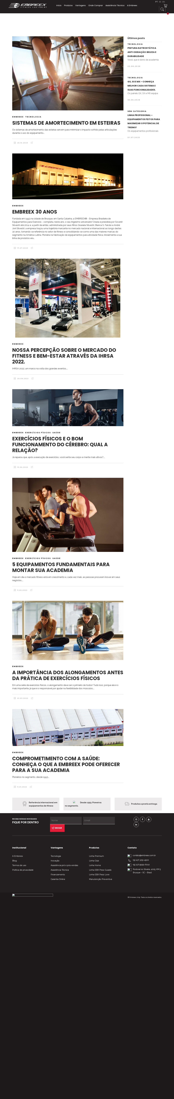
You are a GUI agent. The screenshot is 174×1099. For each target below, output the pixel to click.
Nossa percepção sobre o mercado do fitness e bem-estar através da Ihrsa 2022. (64, 356)
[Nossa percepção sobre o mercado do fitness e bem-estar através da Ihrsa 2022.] (67, 298)
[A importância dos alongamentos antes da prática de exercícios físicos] (67, 630)
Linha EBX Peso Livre (99, 874)
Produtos (68, 5)
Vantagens (80, 5)
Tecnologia (56, 856)
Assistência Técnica (114, 5)
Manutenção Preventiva (100, 879)
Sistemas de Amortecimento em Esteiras (66, 122)
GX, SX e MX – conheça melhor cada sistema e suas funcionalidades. (142, 85)
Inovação (55, 860)
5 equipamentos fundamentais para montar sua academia (61, 567)
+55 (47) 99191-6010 (141, 865)
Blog (14, 860)
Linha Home (95, 865)
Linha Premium (96, 856)
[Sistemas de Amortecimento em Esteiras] (67, 73)
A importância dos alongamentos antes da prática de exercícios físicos (67, 675)
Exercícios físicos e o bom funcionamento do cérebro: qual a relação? (60, 444)
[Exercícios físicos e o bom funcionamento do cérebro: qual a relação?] (67, 407)
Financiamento (58, 874)
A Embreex (132, 5)
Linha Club (94, 860)
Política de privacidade (22, 870)
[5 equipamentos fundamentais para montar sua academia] (67, 515)
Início (58, 5)
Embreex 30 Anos (34, 211)
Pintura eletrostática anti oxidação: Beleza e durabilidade (142, 52)
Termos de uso (19, 865)
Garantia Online (58, 879)
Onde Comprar (95, 5)
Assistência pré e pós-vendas (64, 865)
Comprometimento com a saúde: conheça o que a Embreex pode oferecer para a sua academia (66, 764)
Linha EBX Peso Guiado (100, 870)
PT (156, 1)
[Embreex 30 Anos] (67, 176)
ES (160, 1)
